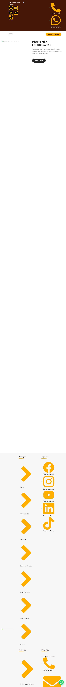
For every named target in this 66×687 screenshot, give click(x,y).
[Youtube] (16, 13)
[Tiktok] (11, 17)
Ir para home (39, 60)
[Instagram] (16, 8)
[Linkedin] (11, 13)
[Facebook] (11, 8)
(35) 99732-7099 (55, 27)
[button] (61, 682)
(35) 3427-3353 (55, 13)
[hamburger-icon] (10, 34)
